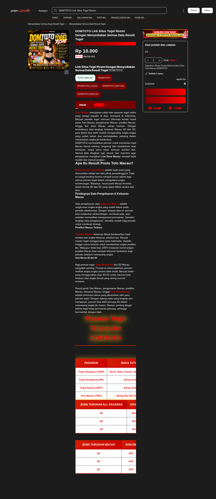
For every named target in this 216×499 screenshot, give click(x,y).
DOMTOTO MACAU (88, 94)
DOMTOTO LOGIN (87, 86)
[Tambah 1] (159, 60)
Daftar (207, 10)
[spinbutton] (153, 60)
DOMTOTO (56, 18)
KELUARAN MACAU (86, 18)
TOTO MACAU (103, 18)
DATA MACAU (69, 18)
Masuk (194, 10)
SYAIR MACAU (141, 18)
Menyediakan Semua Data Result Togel (46, 24)
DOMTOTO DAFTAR (113, 86)
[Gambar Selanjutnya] (66, 72)
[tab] (82, 105)
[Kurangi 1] (148, 60)
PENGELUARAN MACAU (122, 18)
